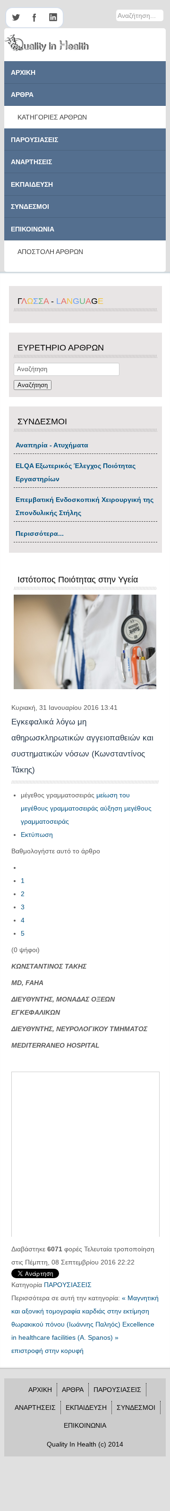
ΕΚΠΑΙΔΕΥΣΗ (32, 184)
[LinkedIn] (53, 17)
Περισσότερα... (40, 533)
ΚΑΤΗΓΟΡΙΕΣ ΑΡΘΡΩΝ (52, 117)
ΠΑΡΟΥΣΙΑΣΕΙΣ (34, 139)
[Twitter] (15, 17)
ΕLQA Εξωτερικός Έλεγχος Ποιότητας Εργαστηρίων (76, 472)
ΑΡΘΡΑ (22, 94)
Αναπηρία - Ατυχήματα (52, 445)
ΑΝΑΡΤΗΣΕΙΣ (31, 162)
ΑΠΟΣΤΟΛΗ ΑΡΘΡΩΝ (50, 251)
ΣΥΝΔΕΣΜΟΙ (30, 206)
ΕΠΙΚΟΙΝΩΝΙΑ (32, 229)
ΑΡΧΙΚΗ (23, 72)
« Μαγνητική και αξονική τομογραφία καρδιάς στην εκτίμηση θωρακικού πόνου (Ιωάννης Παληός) (85, 1311)
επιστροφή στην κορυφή (47, 1350)
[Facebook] (34, 17)
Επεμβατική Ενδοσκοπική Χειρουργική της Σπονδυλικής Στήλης (84, 506)
